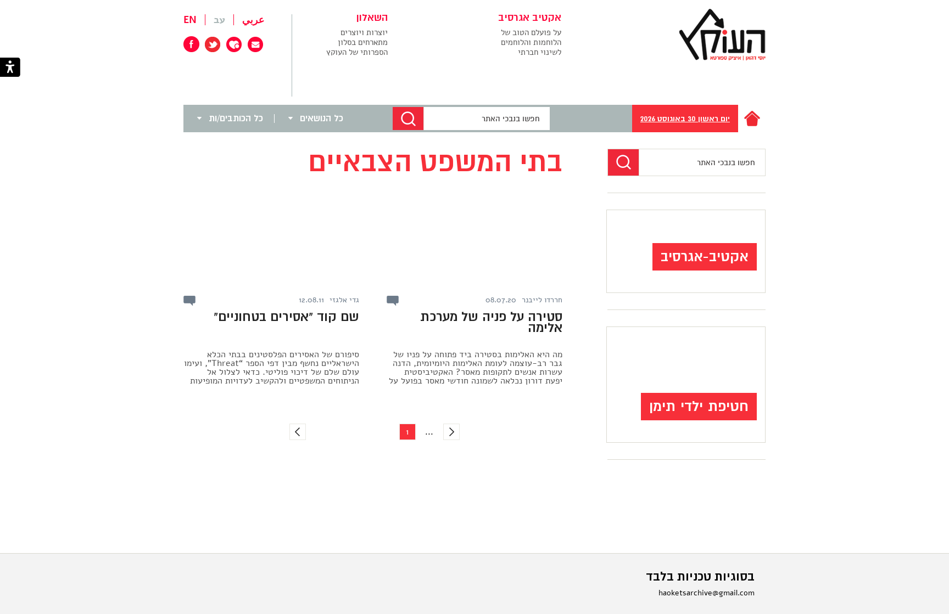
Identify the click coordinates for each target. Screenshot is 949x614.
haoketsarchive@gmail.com (706, 593)
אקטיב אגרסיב (529, 18)
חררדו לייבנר (542, 300)
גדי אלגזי (344, 300)
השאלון (372, 18)
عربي (253, 19)
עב (219, 19)
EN (190, 19)
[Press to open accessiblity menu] (10, 68)
